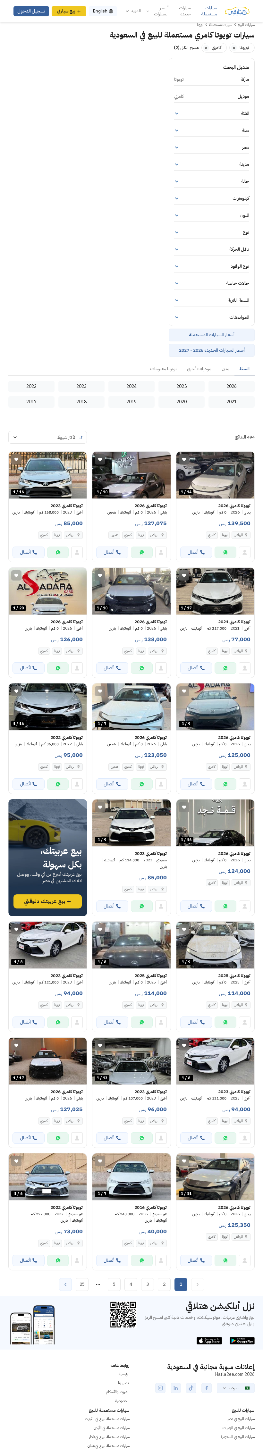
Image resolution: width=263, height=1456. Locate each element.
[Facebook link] (206, 1388)
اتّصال (193, 552)
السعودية (235, 1388)
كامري (212, 535)
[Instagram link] (160, 1388)
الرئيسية (124, 1374)
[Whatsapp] (225, 552)
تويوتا (224, 535)
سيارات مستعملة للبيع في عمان (109, 1446)
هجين (114, 535)
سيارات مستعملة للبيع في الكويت (107, 1419)
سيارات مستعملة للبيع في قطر (109, 1437)
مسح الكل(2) (186, 47)
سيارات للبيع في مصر (241, 1419)
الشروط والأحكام (118, 1392)
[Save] (184, 459)
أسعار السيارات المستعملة (211, 334)
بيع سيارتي (66, 11)
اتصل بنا (124, 1383)
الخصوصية (122, 1401)
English (100, 11)
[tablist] (131, 369)
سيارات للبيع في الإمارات (239, 1428)
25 (82, 1284)
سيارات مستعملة (209, 11)
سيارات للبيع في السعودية (238, 1437)
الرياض (70, 535)
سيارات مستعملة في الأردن (112, 1428)
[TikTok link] (191, 1388)
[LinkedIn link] (176, 1388)
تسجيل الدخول (31, 11)
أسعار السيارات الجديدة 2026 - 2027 (212, 350)
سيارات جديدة (185, 11)
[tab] (244, 369)
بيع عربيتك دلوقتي (44, 901)
